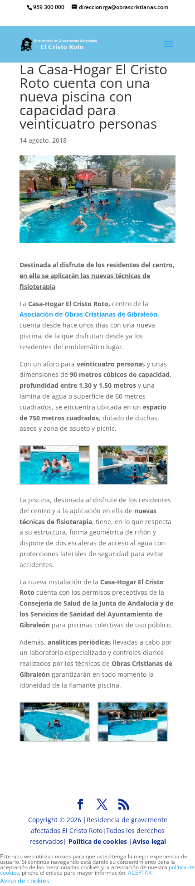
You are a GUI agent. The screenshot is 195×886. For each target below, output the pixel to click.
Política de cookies (97, 841)
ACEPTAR (139, 872)
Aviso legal (149, 841)
